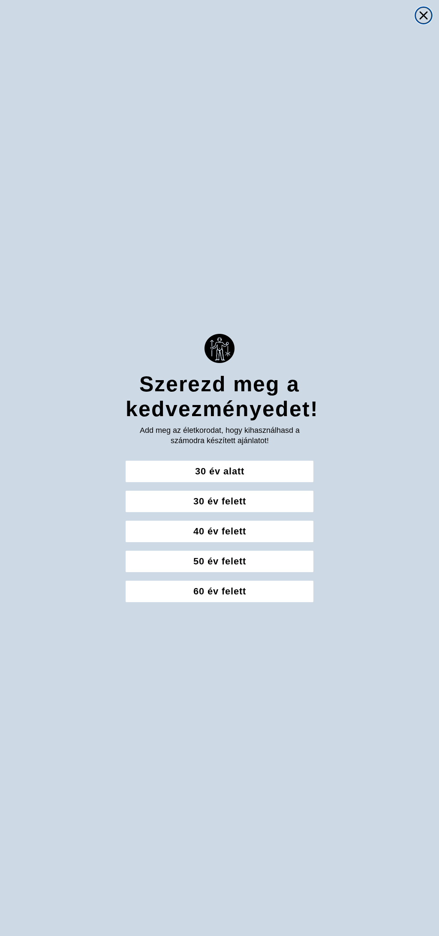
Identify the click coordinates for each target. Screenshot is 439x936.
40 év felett (219, 531)
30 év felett (219, 501)
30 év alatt (219, 471)
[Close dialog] (423, 15)
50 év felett (219, 561)
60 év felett (219, 591)
